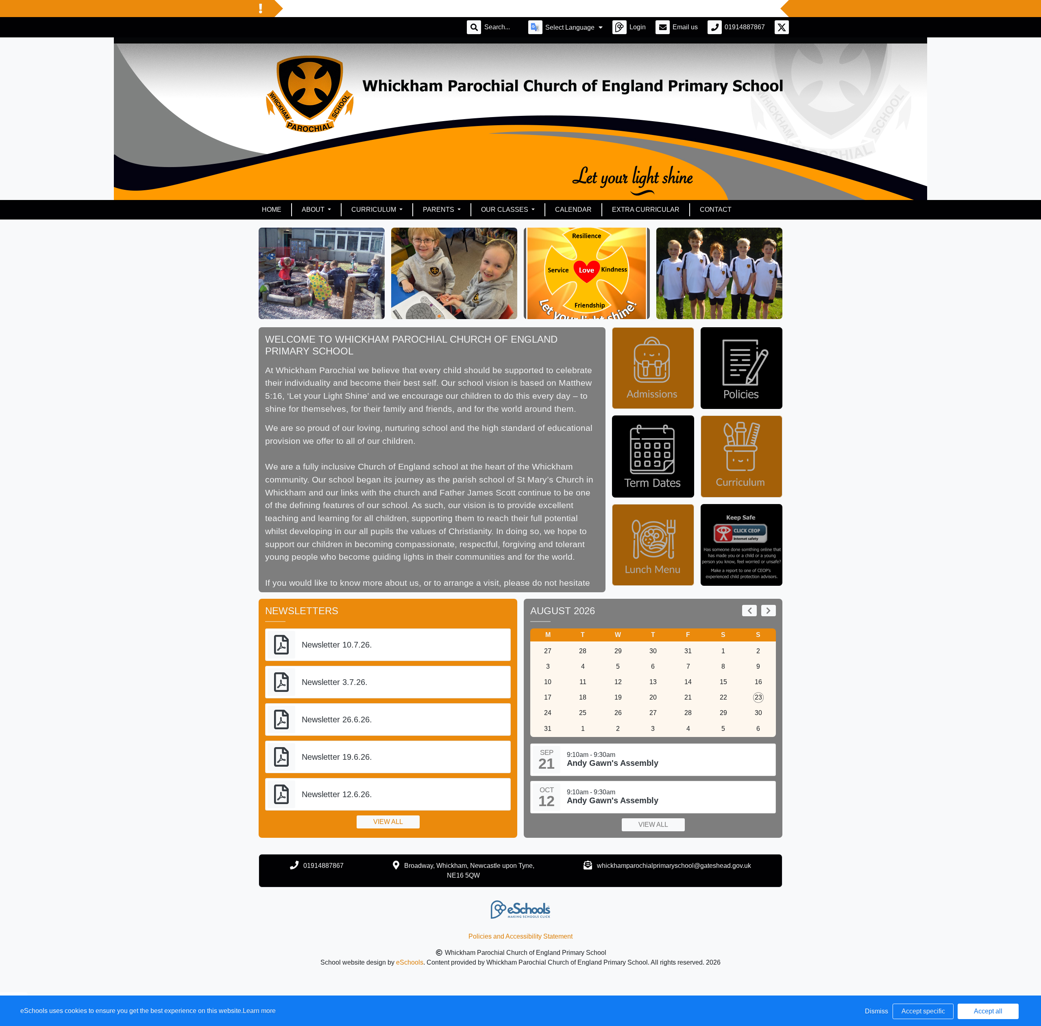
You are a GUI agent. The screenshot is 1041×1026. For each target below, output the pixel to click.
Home (271, 209)
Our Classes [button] (505, 209)
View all (388, 821)
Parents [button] (439, 209)
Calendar (573, 209)
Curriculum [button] (374, 209)
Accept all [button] (988, 1011)
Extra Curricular (645, 209)
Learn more (259, 1010)
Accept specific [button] (923, 1011)
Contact (716, 209)
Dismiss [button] (876, 1011)
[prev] (749, 610)
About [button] (314, 209)
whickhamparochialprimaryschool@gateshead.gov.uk (674, 865)
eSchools (409, 962)
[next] (768, 610)
